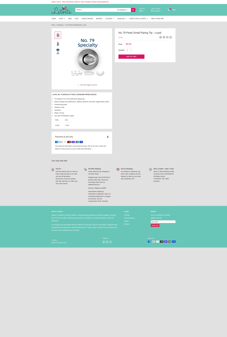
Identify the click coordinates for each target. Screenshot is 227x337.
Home (53, 25)
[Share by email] (170, 37)
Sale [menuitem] (76, 18)
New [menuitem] (70, 18)
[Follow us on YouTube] (110, 242)
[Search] (133, 10)
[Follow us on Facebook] (104, 242)
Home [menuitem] (53, 18)
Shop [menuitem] (61, 18)
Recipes (127, 224)
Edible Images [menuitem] (87, 18)
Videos (126, 221)
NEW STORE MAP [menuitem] (157, 18)
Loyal (120, 37)
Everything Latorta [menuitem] (138, 18)
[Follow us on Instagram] (107, 242)
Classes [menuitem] (108, 18)
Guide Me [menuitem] (120, 18)
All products (60, 25)
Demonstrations (129, 218)
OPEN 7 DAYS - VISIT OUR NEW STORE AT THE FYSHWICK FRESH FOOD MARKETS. (80, 2)
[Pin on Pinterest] (164, 37)
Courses (127, 215)
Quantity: (121, 50)
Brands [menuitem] (99, 18)
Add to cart (131, 56)
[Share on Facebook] (160, 37)
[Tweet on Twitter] (167, 37)
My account (155, 11)
